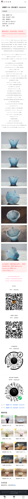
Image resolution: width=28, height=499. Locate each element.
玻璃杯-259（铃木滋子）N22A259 (21, 438)
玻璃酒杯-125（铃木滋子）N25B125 (7, 425)
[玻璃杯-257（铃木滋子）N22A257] (7, 435)
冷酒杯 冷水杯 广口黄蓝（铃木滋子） (21, 452)
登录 (14, 485)
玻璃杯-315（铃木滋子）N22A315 (15, 405)
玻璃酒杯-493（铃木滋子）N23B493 (7, 452)
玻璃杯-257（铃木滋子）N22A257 (7, 438)
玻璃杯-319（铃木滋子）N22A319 (15, 407)
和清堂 (16, 493)
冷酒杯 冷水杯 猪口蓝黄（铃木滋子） (7, 465)
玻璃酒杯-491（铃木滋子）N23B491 (7, 478)
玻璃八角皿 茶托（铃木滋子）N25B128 (21, 425)
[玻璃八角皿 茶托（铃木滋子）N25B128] (21, 421)
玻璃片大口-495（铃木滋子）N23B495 (21, 465)
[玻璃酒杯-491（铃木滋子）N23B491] (7, 474)
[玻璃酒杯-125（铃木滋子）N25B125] (7, 421)
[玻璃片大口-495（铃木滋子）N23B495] (21, 461)
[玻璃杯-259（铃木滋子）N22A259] (21, 435)
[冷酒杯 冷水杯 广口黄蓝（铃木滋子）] (21, 448)
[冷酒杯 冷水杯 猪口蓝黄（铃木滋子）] (7, 461)
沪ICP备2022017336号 (22, 491)
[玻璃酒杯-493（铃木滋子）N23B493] (7, 448)
